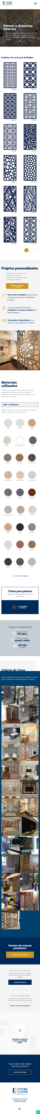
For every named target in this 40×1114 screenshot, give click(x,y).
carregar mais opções (21, 576)
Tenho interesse (20, 982)
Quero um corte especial (20, 1006)
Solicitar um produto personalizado (17, 286)
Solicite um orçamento (20, 955)
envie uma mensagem (20, 1072)
